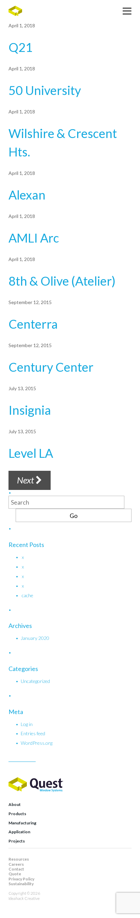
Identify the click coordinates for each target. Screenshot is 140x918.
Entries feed (33, 733)
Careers (16, 864)
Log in (27, 724)
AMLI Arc (33, 237)
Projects (16, 841)
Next (26, 480)
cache (27, 595)
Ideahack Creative (24, 898)
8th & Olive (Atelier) (62, 280)
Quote (14, 873)
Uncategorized (35, 681)
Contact (16, 869)
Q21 (20, 47)
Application (19, 831)
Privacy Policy (21, 878)
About (14, 804)
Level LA (30, 453)
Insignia (29, 409)
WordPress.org (36, 743)
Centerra (33, 323)
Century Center (50, 366)
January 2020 (35, 638)
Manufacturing (22, 822)
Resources (18, 859)
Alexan (27, 194)
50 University (44, 90)
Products (17, 813)
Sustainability (21, 883)
